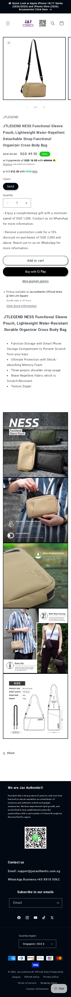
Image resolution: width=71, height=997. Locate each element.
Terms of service (27, 983)
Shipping (7, 164)
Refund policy (31, 977)
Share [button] (11, 753)
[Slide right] (44, 107)
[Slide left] (26, 107)
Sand (10, 186)
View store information (21, 306)
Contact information (37, 989)
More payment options (35, 281)
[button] (8, 23)
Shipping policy (48, 983)
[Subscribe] (57, 903)
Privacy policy (51, 977)
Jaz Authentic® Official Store (33, 972)
